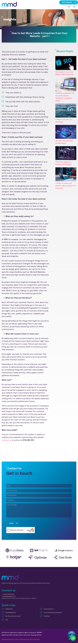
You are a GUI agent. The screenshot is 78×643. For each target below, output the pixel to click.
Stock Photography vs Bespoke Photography (63, 163)
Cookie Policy (36, 639)
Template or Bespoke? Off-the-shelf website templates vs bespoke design (65, 97)
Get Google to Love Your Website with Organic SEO (64, 73)
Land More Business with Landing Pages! (64, 142)
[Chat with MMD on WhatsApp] (73, 638)
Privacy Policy (26, 639)
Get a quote (67, 2)
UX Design (47, 616)
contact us (6, 440)
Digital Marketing (11, 612)
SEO (7, 619)
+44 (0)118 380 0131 (8, 594)
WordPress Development (13, 616)
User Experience (49, 609)
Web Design (9, 609)
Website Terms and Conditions (11, 639)
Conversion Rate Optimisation (53, 612)
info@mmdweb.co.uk (9, 596)
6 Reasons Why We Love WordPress (63, 121)
